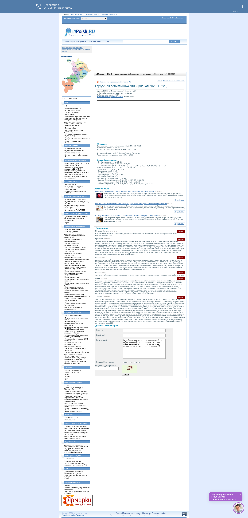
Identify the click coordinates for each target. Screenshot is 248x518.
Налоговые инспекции (72, 148)
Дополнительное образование (75, 391)
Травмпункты (69, 305)
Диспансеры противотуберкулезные (73, 252)
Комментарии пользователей (174, 81)
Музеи (66, 374)
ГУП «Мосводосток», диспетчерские (72, 113)
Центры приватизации (72, 142)
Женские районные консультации (76, 259)
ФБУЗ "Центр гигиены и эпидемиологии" (73, 308)
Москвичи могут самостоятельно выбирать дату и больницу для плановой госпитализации (131, 204)
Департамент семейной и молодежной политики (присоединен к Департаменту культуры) (75, 474)
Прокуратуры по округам (73, 187)
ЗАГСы (66, 479)
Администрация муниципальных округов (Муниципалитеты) (76, 217)
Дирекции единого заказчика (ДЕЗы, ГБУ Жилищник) (75, 122)
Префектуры (69, 220)
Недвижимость (70, 442)
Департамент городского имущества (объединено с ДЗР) (76, 445)
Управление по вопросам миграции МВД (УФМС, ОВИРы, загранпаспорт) (75, 176)
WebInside (80, 515)
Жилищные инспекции (72, 126)
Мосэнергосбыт (70, 128)
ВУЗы (66, 385)
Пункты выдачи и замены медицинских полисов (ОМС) (75, 287)
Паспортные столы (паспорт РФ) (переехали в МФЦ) (76, 164)
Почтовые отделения (72, 153)
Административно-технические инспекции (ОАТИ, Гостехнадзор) (76, 427)
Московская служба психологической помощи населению (73, 323)
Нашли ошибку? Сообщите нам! (172, 18)
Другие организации (72, 482)
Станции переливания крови (75, 303)
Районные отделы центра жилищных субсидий (74, 332)
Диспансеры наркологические (75, 247)
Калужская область (92, 14)
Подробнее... (179, 200)
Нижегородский (121, 74)
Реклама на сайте (159, 513)
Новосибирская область (109, 14)
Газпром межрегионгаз (72, 108)
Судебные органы (71, 181)
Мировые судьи (70, 184)
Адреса (119, 513)
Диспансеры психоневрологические (72, 256)
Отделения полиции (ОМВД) (74, 205)
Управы (67, 223)
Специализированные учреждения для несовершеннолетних (72, 344)
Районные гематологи (72, 298)
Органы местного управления (76, 214)
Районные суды (70, 189)
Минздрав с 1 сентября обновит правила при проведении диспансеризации (124, 191)
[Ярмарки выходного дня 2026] (75, 500)
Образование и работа (73, 382)
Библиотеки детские (71, 372)
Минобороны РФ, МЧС (73, 456)
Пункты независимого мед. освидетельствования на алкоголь (77, 295)
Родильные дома (70, 301)
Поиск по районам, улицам (75, 41)
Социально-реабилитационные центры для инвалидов (76, 336)
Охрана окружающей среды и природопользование (75, 437)
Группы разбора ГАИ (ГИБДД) (75, 199)
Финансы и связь (71, 145)
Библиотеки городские (72, 370)
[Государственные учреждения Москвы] (79, 37)
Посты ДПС (68, 208)
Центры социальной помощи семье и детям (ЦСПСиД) (75, 362)
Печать (159, 81)
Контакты (146, 513)
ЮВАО (109, 74)
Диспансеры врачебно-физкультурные (73, 240)
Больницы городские (72, 229)
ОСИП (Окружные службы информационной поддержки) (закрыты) (75, 404)
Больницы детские (71, 232)
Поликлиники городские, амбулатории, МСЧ (116, 82)
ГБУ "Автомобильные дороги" (75, 430)
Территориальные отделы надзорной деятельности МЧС (75, 464)
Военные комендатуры (72, 461)
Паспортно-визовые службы (75, 160)
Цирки (66, 379)
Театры (67, 376)
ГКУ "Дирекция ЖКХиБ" (73, 110)
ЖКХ (66, 103)
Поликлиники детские (72, 277)
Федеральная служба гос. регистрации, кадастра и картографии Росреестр (73, 450)
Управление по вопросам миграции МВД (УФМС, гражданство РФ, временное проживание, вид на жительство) (76, 169)
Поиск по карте (95, 41)
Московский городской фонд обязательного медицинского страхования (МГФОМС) (75, 267)
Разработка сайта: (68, 515)
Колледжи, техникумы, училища (76, 394)
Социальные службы (72, 313)
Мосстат (67, 485)
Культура (68, 367)
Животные (68, 415)
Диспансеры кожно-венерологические (71, 244)
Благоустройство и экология (75, 423)
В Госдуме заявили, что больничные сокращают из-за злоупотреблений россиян (126, 216)
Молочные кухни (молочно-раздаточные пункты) (74, 262)
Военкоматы (69, 459)
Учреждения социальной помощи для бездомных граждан (76, 353)
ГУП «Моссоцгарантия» (73, 316)
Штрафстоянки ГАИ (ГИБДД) (75, 210)
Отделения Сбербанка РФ (74, 151)
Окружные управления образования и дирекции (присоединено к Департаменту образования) (76, 398)
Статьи (106, 41)
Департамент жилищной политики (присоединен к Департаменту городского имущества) (77, 118)
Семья (66, 468)
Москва (100, 74)
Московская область (77, 14)
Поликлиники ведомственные (75, 271)
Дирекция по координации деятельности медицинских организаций (74, 235)
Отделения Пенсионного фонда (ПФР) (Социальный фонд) (76, 328)
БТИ (65, 106)
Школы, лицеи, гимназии (73, 411)
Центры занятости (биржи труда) (76, 409)
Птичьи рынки (69, 420)
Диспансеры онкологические (75, 249)
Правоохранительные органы (75, 196)
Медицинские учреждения (74, 226)
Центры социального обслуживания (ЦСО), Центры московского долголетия (75, 357)
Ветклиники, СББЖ (71, 418)
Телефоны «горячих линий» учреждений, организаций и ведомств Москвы (76, 49)
